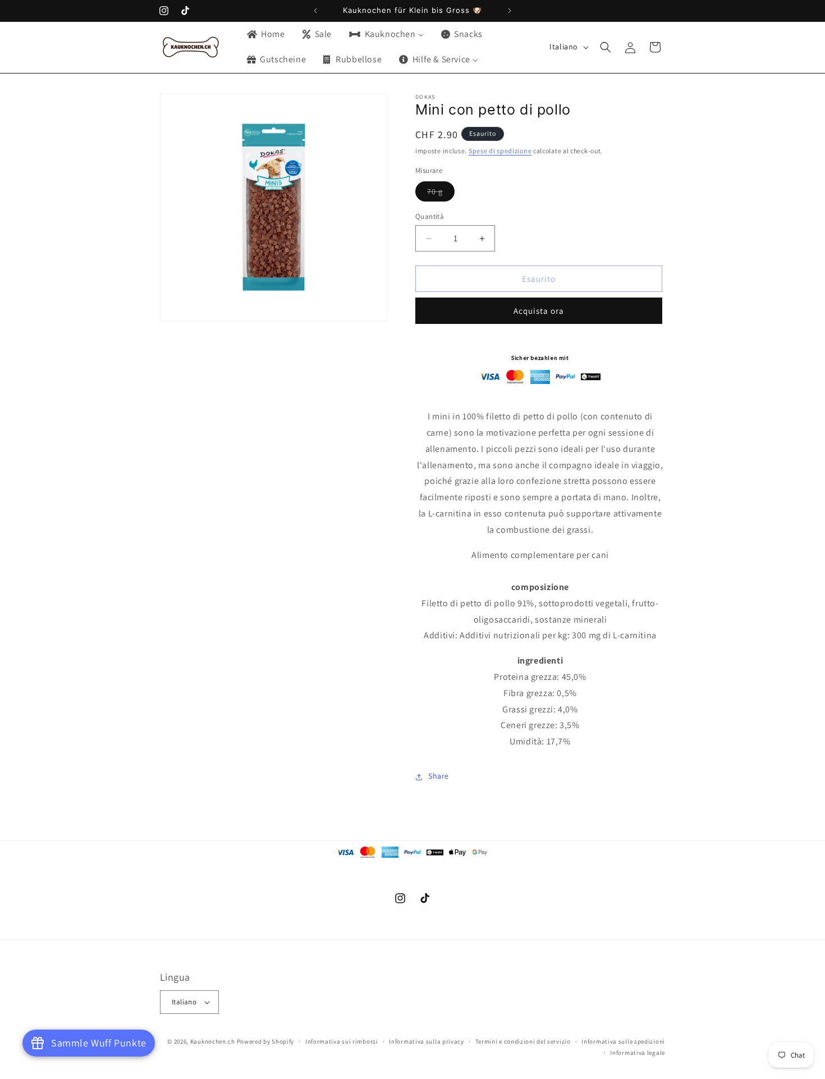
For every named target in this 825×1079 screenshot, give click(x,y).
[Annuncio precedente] (315, 10)
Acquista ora (539, 311)
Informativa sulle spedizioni (623, 1041)
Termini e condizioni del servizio (523, 1041)
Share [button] (438, 776)
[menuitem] (265, 34)
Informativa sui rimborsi (341, 1041)
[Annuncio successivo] (509, 10)
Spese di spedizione (500, 151)
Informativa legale (637, 1053)
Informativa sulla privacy (426, 1041)
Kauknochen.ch (212, 1041)
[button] (605, 47)
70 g (441, 194)
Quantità (429, 216)
